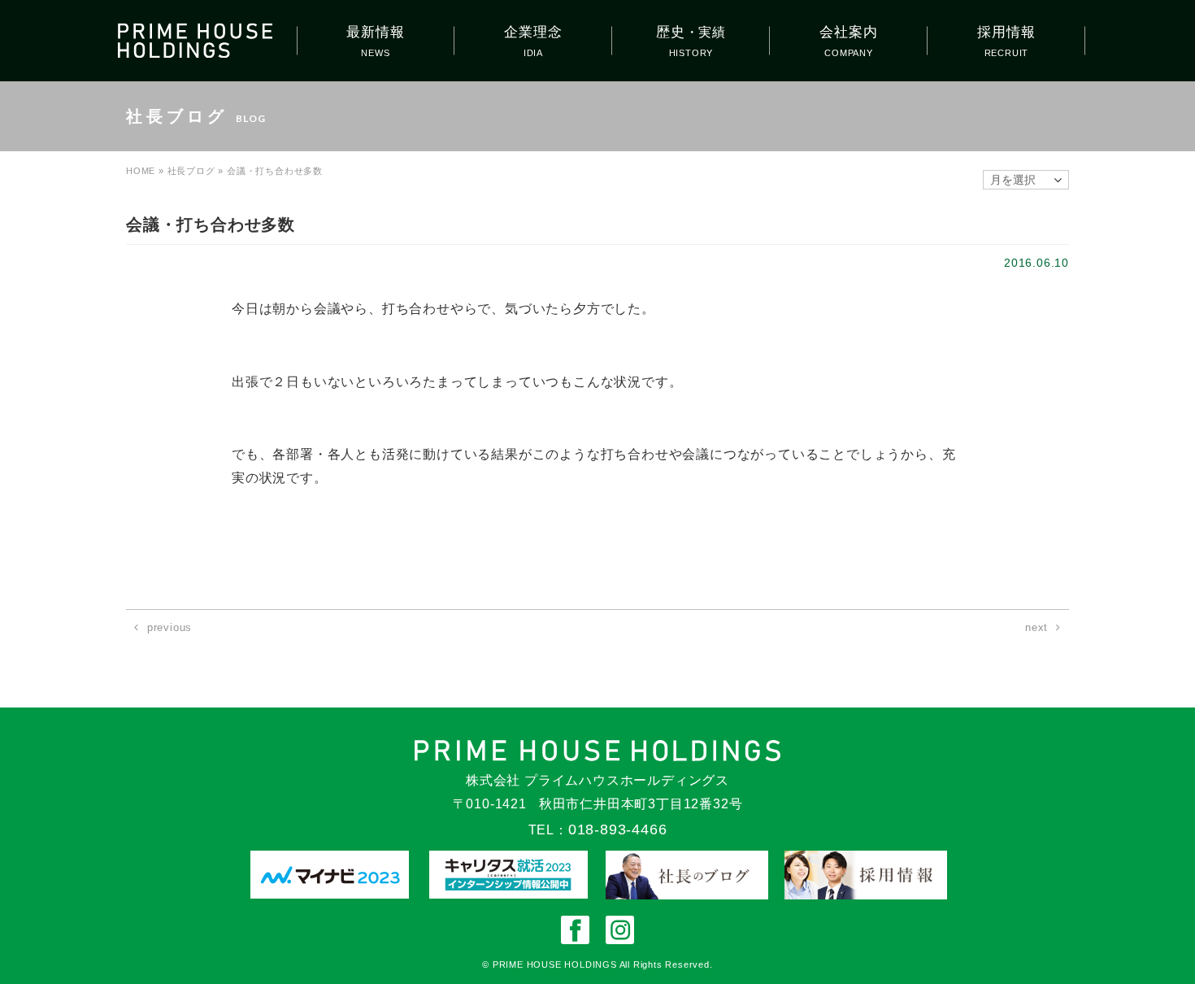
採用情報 (1006, 32)
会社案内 (848, 32)
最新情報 (375, 32)
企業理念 (533, 32)
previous (169, 627)
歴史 (691, 32)
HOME (140, 171)
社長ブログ (191, 171)
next (1036, 627)
